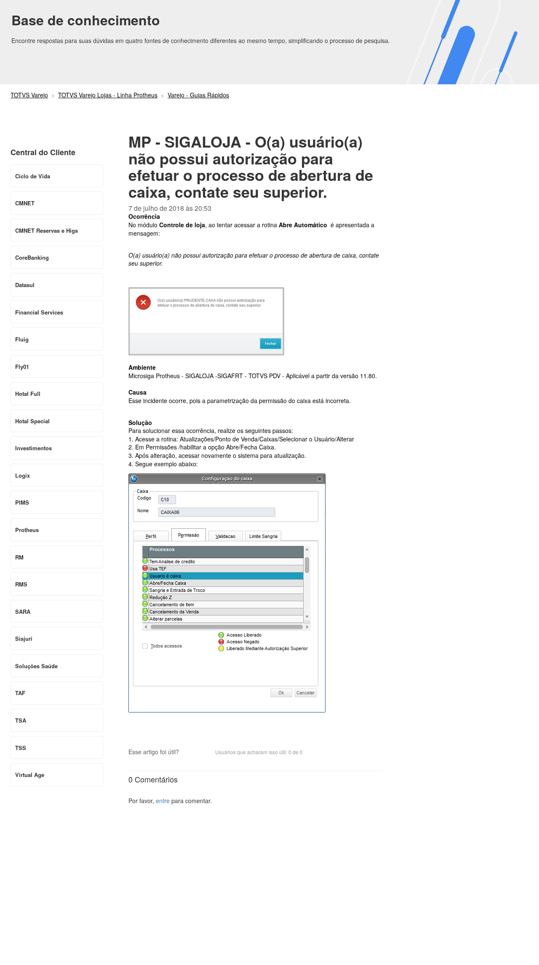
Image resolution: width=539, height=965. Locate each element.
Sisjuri (23, 638)
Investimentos (33, 448)
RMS (21, 584)
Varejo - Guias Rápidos (198, 95)
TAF (20, 693)
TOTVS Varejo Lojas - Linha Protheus (107, 95)
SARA (22, 611)
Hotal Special (32, 421)
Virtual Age (29, 775)
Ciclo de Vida (32, 176)
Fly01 (22, 367)
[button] (189, 752)
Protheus (27, 530)
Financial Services (39, 312)
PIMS (22, 502)
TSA (20, 720)
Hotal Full (27, 394)
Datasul (25, 285)
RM (19, 557)
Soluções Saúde (36, 666)
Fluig (22, 339)
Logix (22, 475)
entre (163, 800)
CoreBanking (32, 257)
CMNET (25, 203)
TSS (20, 748)
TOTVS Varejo (29, 95)
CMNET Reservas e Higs (46, 230)
